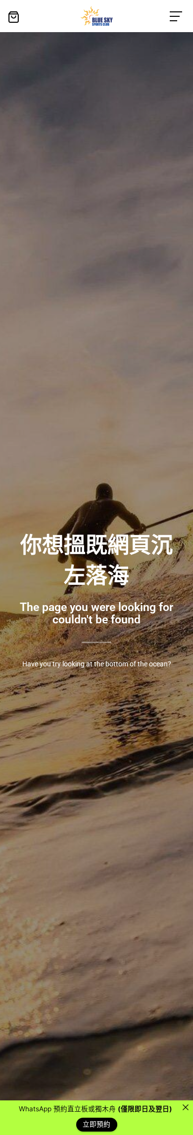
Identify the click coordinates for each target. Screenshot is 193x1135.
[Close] (185, 1107)
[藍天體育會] (97, 16)
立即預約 (96, 1125)
